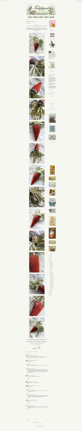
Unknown (29, 394)
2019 (50, 258)
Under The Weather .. (52, 287)
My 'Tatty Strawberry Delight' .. (52, 276)
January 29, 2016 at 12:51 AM (32, 405)
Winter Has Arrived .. (52, 286)
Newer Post (28, 420)
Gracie (28, 389)
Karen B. (53, 51)
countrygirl (29, 364)
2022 (50, 255)
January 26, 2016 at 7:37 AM (32, 368)
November (51, 263)
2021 (50, 256)
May (50, 269)
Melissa (28, 368)
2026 (50, 254)
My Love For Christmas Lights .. (52, 285)
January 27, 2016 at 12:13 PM (33, 394)
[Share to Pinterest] (36, 351)
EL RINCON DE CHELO (30, 385)
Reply (28, 358)
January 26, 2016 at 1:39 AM (33, 364)
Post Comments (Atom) (38, 422)
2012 (50, 293)
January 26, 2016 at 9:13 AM (33, 375)
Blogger (44, 426)
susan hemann (29, 381)
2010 (50, 295)
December (51, 262)
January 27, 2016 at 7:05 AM (37, 385)
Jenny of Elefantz (29, 360)
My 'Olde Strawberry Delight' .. (52, 280)
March (51, 271)
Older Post (46, 420)
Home (37, 420)
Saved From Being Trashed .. (52, 283)
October (51, 264)
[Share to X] (35, 351)
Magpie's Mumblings (30, 355)
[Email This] (34, 351)
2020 (50, 257)
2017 (50, 260)
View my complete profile (51, 58)
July (50, 267)
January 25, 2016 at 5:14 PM (35, 355)
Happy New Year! (52, 288)
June (50, 268)
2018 (50, 259)
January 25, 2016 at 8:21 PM (34, 360)
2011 (50, 294)
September (51, 265)
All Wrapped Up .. (52, 274)
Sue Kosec (29, 375)
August (51, 266)
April (50, 270)
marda (28, 405)
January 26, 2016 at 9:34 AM (34, 381)
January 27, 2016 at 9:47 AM (32, 389)
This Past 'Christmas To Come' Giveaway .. (52, 278)
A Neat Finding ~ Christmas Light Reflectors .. (52, 282)
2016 (50, 261)
